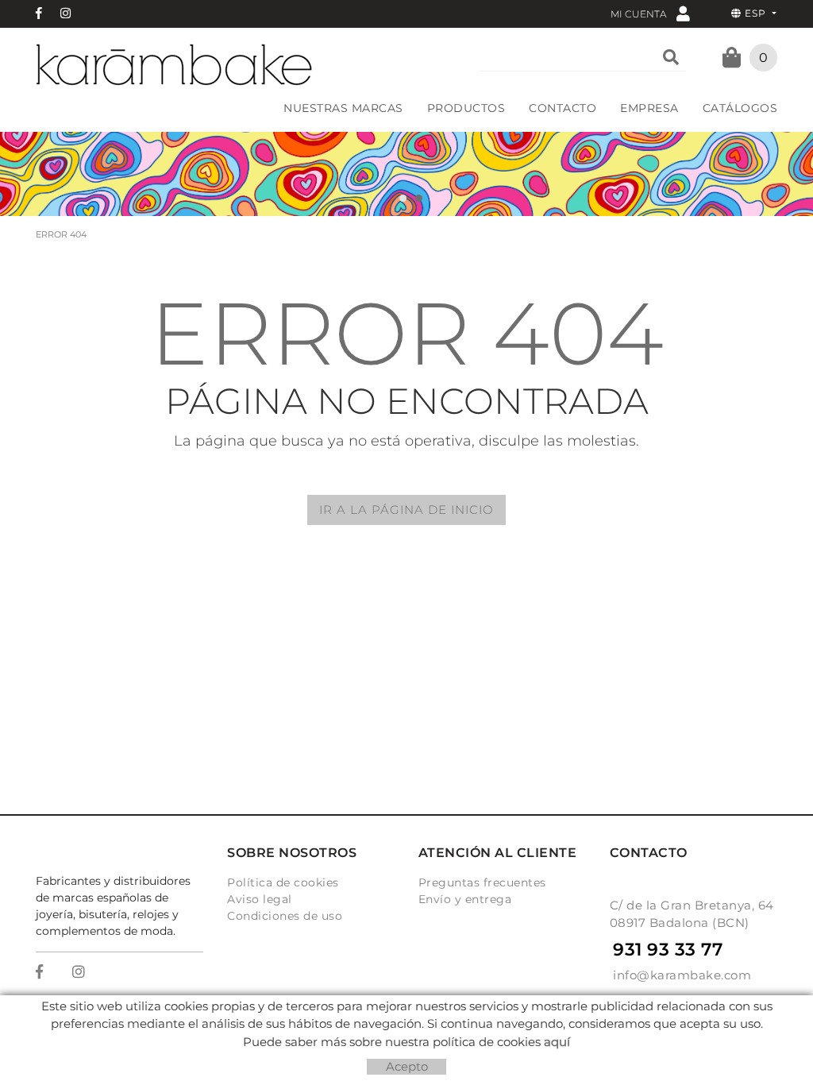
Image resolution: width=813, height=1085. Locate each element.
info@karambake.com (682, 975)
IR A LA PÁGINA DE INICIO (406, 509)
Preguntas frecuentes (482, 882)
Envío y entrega (465, 899)
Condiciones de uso (284, 916)
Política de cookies (283, 882)
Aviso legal (259, 899)
